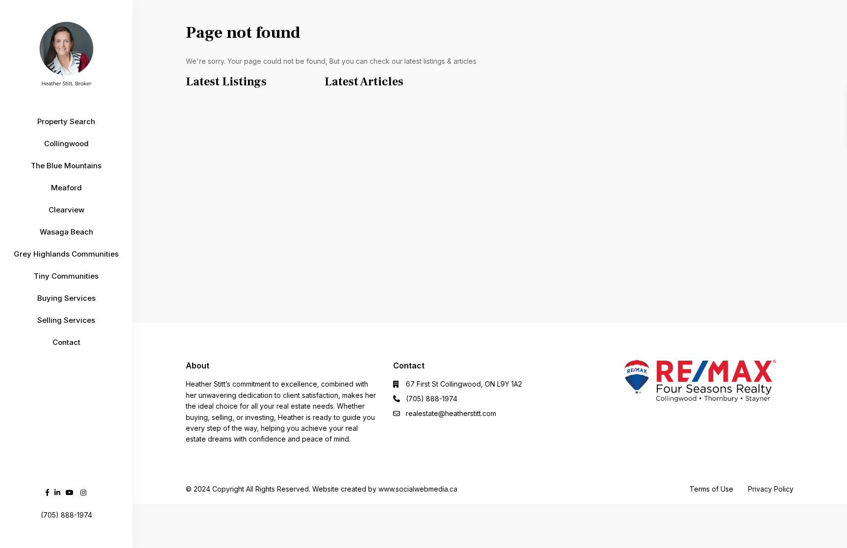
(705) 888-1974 (431, 398)
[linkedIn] (57, 492)
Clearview (66, 209)
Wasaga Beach (66, 231)
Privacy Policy (771, 489)
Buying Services (66, 298)
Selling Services (66, 320)
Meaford (66, 187)
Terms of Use (711, 489)
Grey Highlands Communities (66, 254)
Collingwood (66, 143)
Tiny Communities (66, 276)
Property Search (66, 121)
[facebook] (47, 492)
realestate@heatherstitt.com (451, 413)
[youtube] (69, 492)
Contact (66, 342)
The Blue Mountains (66, 165)
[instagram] (83, 492)
